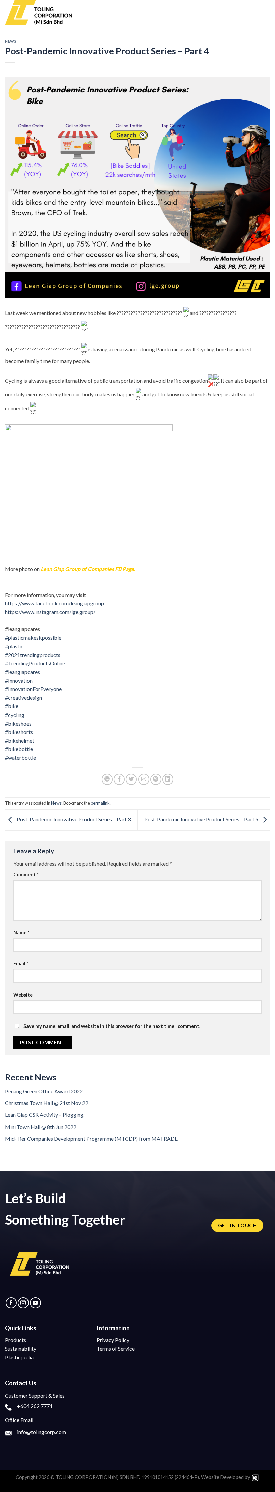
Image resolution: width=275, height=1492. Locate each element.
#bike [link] (11, 706)
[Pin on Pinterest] (155, 779)
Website (23, 995)
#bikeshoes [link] (18, 723)
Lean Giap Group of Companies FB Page (87, 569)
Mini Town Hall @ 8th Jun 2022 (40, 1127)
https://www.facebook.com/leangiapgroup (54, 603)
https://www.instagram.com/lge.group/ (50, 612)
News (10, 41)
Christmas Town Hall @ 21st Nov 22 (46, 1103)
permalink (100, 803)
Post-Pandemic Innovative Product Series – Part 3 (73, 819)
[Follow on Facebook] (11, 1302)
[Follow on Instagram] (23, 1302)
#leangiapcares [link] (22, 672)
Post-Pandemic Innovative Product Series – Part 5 (201, 819)
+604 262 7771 (35, 1406)
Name (21, 932)
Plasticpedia (19, 1357)
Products (15, 1340)
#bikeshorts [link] (19, 732)
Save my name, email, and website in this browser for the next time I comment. (111, 1026)
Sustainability (20, 1348)
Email (20, 963)
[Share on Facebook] (119, 779)
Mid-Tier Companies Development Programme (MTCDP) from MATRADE (91, 1138)
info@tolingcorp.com (41, 1432)
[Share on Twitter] (131, 779)
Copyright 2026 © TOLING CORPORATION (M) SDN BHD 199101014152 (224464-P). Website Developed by (133, 1477)
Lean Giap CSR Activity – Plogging (44, 1114)
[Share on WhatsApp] (107, 779)
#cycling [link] (14, 714)
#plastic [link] (14, 646)
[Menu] (266, 12)
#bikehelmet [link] (19, 740)
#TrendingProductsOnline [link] (35, 663)
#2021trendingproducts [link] (32, 655)
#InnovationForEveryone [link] (33, 689)
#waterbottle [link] (20, 757)
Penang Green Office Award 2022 (44, 1091)
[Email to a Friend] (143, 779)
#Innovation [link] (19, 680)
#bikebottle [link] (19, 749)
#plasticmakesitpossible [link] (33, 637)
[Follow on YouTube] (35, 1302)
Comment (26, 874)
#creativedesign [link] (23, 697)
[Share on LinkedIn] (167, 779)
